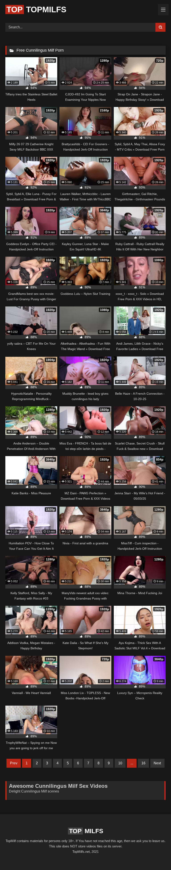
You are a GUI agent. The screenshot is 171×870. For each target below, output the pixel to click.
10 (120, 763)
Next (157, 763)
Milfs (86, 831)
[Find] (160, 27)
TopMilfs (36, 9)
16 (143, 763)
